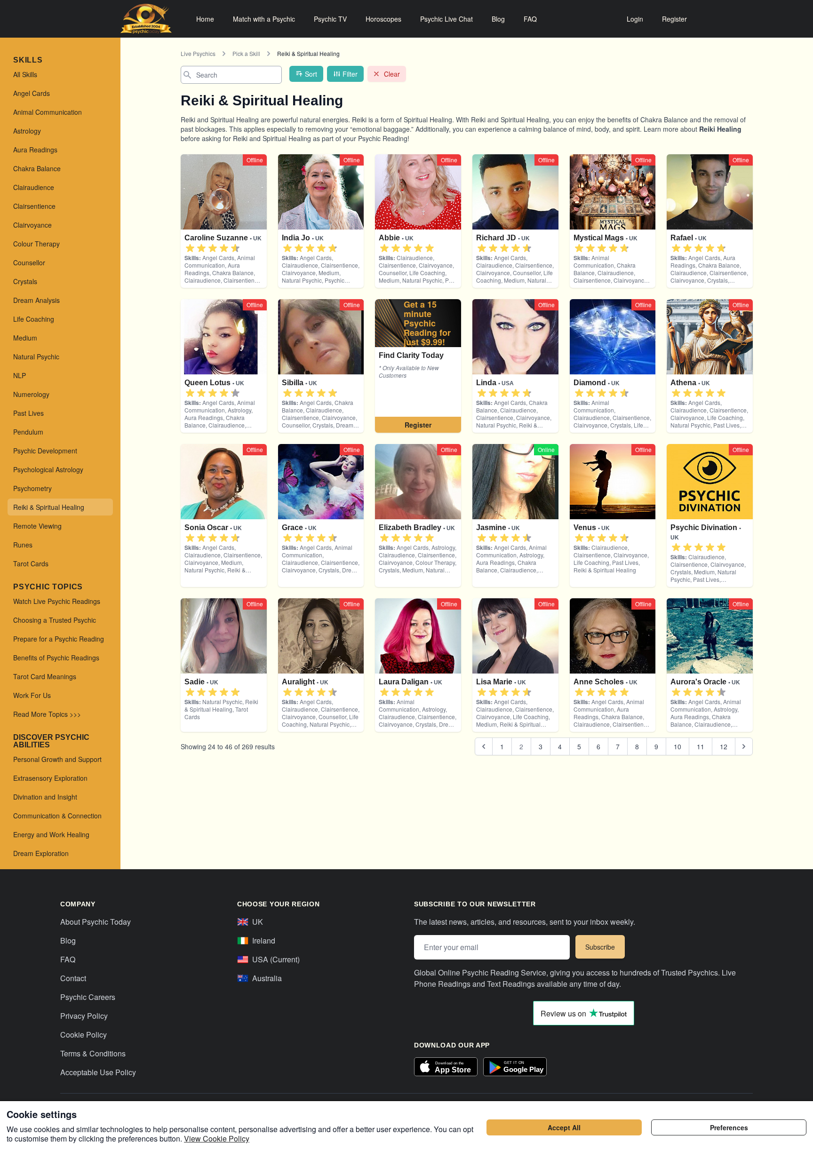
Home (205, 19)
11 (700, 746)
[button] (190, 248)
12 (723, 746)
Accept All (564, 1127)
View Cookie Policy (216, 1138)
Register (674, 19)
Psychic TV (330, 19)
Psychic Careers (87, 996)
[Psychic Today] (146, 19)
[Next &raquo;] (744, 746)
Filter (350, 74)
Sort (311, 74)
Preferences (729, 1127)
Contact (73, 978)
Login (635, 19)
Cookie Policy (83, 1034)
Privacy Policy (84, 1015)
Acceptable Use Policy (98, 1072)
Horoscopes (383, 19)
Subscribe (600, 947)
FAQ (530, 19)
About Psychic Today (95, 921)
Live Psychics (198, 53)
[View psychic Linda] (418, 366)
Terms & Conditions (93, 1053)
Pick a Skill (246, 53)
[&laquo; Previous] (484, 746)
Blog (498, 19)
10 (677, 746)
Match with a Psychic (264, 19)
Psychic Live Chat (446, 19)
